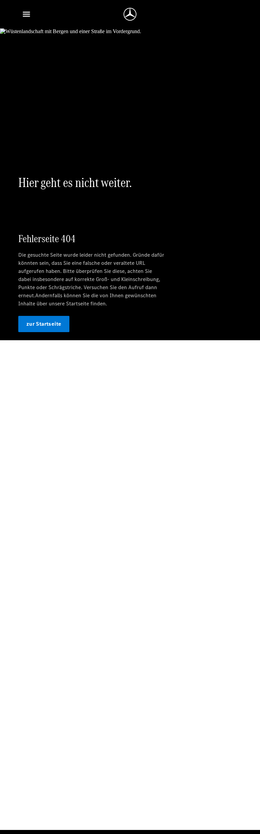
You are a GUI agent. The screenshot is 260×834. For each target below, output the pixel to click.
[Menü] (26, 14)
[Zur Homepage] (130, 14)
